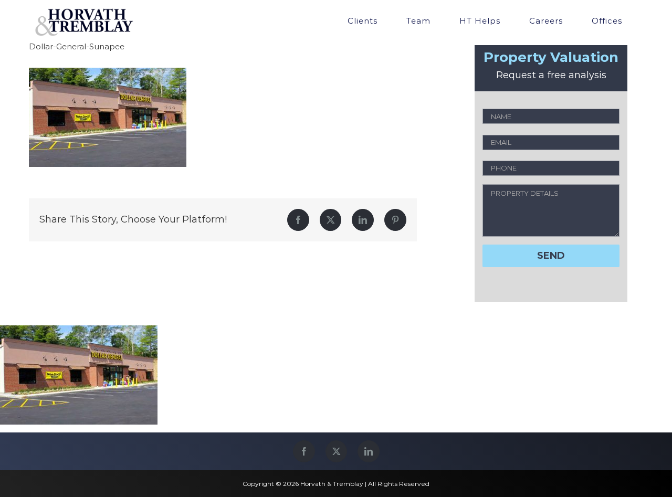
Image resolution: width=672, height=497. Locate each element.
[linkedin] (369, 451)
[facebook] (304, 451)
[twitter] (336, 451)
